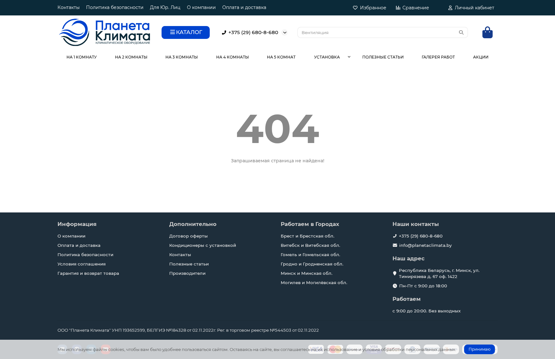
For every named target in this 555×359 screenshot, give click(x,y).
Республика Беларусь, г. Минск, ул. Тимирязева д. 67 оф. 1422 (439, 273)
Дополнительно (192, 224)
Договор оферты (188, 235)
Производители (187, 273)
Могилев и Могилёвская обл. (314, 282)
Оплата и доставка (244, 7)
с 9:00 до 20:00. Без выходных (426, 310)
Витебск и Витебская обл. (310, 245)
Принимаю (479, 349)
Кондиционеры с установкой (202, 245)
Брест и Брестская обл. (307, 235)
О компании (201, 7)
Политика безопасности (115, 7)
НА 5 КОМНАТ (281, 57)
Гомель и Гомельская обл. (310, 254)
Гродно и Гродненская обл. (312, 263)
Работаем (406, 299)
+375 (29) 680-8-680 (253, 32)
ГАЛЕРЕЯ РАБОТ (438, 57)
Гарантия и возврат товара (88, 273)
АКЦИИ (481, 57)
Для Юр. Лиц (165, 7)
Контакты (68, 7)
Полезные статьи (189, 263)
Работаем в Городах (310, 224)
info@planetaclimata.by (425, 245)
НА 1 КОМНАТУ (81, 57)
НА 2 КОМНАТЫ (131, 57)
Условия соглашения (81, 263)
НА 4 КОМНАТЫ (232, 57)
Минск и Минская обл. (306, 273)
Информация (77, 224)
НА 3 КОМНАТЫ (181, 57)
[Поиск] (461, 32)
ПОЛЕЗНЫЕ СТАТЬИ (383, 57)
